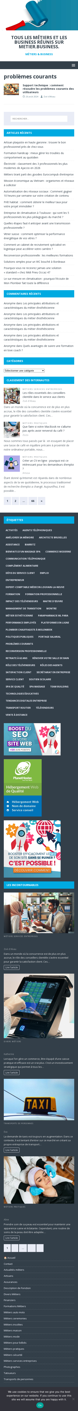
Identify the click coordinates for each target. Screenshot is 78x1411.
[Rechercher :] (39, 118)
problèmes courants (19, 643)
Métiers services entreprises (42, 389)
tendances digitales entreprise (26, 700)
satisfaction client (18, 672)
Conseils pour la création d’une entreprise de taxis (38, 1127)
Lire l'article (11, 967)
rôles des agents (51, 665)
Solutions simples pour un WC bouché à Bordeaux (34, 261)
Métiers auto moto (14, 1312)
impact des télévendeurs (22, 601)
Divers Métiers (12, 1041)
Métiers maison (13, 1330)
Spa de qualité (15, 686)
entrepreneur (15, 580)
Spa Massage (37, 686)
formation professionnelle (43, 594)
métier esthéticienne (19, 615)
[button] (73, 65)
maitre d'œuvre (53, 601)
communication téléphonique (25, 558)
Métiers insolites (13, 1324)
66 (32, 501)
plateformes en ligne (55, 622)
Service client (15, 679)
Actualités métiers (14, 1269)
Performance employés (21, 622)
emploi (44, 573)
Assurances (10, 1282)
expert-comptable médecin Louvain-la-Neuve (35, 587)
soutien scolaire (40, 679)
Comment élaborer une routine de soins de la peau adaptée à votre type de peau (39, 1212)
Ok (40, 1405)
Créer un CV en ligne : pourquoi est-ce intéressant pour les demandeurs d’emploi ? (48, 464)
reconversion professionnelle (26, 651)
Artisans (8, 1276)
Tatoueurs (10, 1373)
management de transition (23, 608)
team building (59, 686)
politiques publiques (19, 636)
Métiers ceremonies (15, 1318)
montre (51, 608)
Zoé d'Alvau (49, 96)
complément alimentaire (22, 565)
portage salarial (49, 636)
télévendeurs (45, 707)
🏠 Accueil (9, 1257)
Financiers (10, 1300)
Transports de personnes (19, 1123)
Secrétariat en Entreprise (53, 672)
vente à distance (16, 714)
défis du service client (20, 573)
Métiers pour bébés (15, 1342)
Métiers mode (12, 1336)
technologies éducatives (22, 693)
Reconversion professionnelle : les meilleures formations (38, 255)
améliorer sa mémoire (20, 537)
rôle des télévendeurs (20, 665)
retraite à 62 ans (16, 658)
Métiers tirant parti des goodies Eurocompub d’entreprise (39, 174)
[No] (73, 1399)
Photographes (12, 1367)
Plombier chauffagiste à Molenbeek (29, 629)
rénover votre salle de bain (50, 658)
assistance (13, 544)
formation (13, 594)
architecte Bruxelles (53, 537)
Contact (8, 1264)
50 (31, 1248)
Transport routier (18, 707)
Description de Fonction (17, 1288)
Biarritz (30, 544)
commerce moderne (58, 551)
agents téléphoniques (37, 530)
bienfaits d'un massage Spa (23, 551)
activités (11, 530)
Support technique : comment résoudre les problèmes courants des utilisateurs (48, 88)
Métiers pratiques (35, 423)
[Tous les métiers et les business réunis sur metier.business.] (39, 28)
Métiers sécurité (13, 1355)
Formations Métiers (15, 1306)
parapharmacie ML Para (53, 615)
